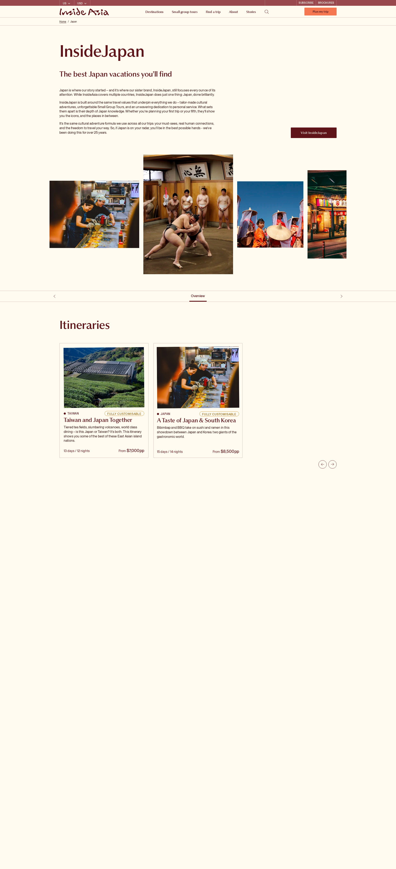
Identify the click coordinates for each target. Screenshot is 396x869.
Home (62, 21)
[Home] (84, 11)
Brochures (326, 2)
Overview (198, 296)
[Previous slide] (322, 464)
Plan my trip (320, 12)
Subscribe (306, 2)
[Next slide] (332, 464)
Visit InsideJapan (314, 132)
